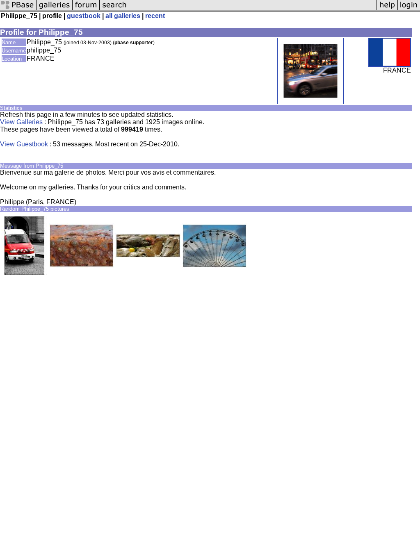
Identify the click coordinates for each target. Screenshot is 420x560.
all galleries (122, 15)
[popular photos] (253, 9)
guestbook (83, 15)
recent (155, 15)
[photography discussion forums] (86, 9)
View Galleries (21, 121)
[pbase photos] (18, 9)
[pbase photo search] (114, 9)
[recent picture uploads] (55, 9)
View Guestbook (24, 144)
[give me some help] (387, 9)
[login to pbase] (409, 9)
